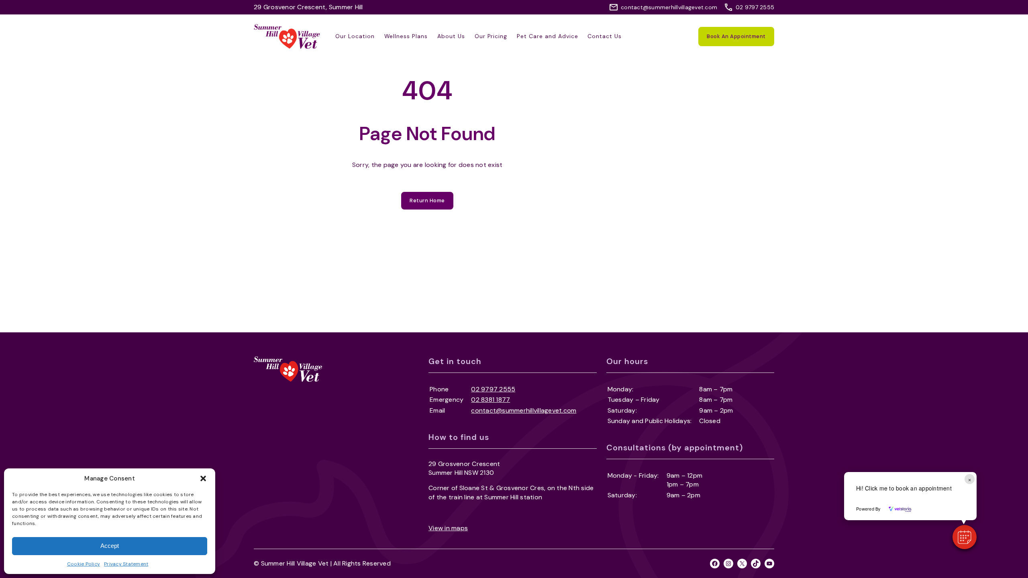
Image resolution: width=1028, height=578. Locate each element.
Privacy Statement (126, 564)
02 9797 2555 (755, 7)
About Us (451, 36)
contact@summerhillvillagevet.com (669, 7)
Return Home (427, 200)
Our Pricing (491, 36)
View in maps (448, 528)
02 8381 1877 (490, 399)
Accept (109, 545)
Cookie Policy (83, 564)
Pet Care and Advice (547, 36)
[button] (203, 478)
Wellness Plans (406, 36)
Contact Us (604, 36)
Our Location (355, 36)
